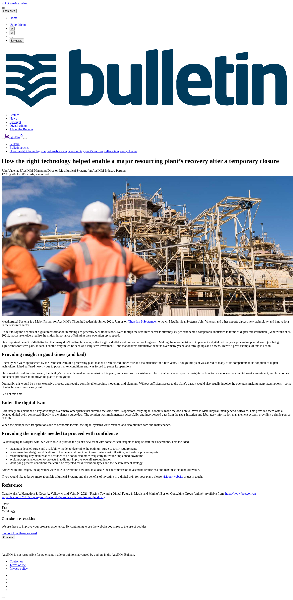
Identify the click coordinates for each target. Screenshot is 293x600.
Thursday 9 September (142, 321)
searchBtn (9, 10)
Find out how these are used (19, 533)
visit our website (172, 476)
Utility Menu (18, 24)
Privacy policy (19, 568)
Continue (8, 537)
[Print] (11, 37)
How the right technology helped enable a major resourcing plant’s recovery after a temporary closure (73, 151)
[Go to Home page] (146, 108)
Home (13, 18)
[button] (3, 597)
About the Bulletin (21, 129)
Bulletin (15, 144)
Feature (14, 115)
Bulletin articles (19, 147)
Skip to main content (15, 3)
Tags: (5, 507)
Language (16, 40)
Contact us (16, 561)
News (13, 118)
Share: (6, 504)
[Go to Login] (21, 137)
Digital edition (19, 125)
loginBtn (14, 137)
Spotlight (15, 122)
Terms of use (18, 565)
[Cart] (7, 137)
